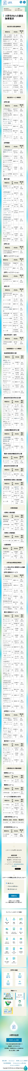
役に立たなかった (12, 889)
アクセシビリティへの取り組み (19, 1063)
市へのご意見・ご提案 (14, 1050)
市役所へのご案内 (14, 1040)
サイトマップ (11, 1060)
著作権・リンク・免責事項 (21, 1060)
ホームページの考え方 (14, 1065)
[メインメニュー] (24, 2)
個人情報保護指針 (7, 1063)
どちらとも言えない (13, 886)
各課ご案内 (4, 1060)
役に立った (11, 883)
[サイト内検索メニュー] (21, 2)
